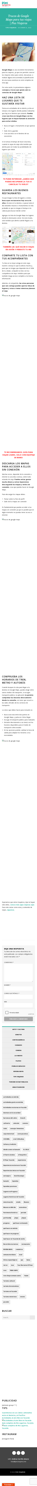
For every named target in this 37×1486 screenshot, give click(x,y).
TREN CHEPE (14, 1270)
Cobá (5, 1128)
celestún (16, 1123)
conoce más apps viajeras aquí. (22, 905)
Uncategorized (18, 1087)
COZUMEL (6, 1139)
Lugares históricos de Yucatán (13, 1197)
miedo (18, 1202)
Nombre (7, 985)
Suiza (28, 1260)
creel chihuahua (18, 1139)
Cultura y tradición (9, 1144)
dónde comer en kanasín (11, 1149)
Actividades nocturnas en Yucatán (15, 1107)
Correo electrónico (11, 993)
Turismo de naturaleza (18, 1082)
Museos (26, 1202)
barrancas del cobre (10, 1118)
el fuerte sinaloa (9, 1155)
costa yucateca (22, 1134)
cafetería (6, 1123)
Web (5, 1002)
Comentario (9, 962)
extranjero (7, 1176)
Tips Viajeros (18, 1077)
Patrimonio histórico (10, 1212)
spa (22, 1260)
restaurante (25, 1244)
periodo (23, 1212)
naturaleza (23, 1207)
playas (24, 1218)
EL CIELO (26, 1149)
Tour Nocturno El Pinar (25, 1265)
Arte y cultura (18, 1029)
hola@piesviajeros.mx (18, 1462)
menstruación (8, 1202)
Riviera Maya (18, 1071)
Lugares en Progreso (10, 1191)
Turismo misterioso (10, 1297)
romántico (19, 1249)
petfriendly (7, 1218)
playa (16, 1218)
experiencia (22, 1160)
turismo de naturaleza (11, 1286)
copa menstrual (8, 1134)
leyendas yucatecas (10, 1186)
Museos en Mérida (9, 1207)
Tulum (26, 1276)
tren (4, 1270)
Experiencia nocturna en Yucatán (14, 1165)
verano (22, 1297)
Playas (18, 1061)
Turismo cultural (9, 1281)
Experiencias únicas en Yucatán (14, 1170)
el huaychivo (22, 1155)
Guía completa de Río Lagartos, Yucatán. (18, 1423)
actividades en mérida (10, 1097)
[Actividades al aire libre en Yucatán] (16, 1420)
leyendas (15, 1181)
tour (12, 1265)
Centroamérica (18, 1040)
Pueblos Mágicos (18, 1066)
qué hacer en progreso (11, 1233)
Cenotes (18, 1035)
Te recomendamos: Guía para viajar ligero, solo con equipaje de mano (18, 455)
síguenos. (11, 910)
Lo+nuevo (18, 1056)
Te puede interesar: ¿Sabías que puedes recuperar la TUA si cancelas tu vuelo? (18, 181)
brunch (22, 1118)
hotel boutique (19, 1176)
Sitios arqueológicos (10, 1260)
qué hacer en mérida (10, 1228)
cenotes (25, 1123)
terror (5, 1265)
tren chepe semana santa (12, 1276)
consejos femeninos (17, 1128)
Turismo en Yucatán (10, 1291)
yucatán (6, 1302)
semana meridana (9, 1255)
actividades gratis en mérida (13, 1102)
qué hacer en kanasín (20, 1223)
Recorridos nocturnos (10, 1244)
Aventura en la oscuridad (11, 1113)
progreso (6, 1223)
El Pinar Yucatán (8, 1160)
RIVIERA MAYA (7, 1249)
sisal (20, 1255)
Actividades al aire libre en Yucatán (16, 1418)
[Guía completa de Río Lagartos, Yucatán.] (18, 1428)
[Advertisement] (18, 1343)
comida (18, 1050)
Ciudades (18, 1045)
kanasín (6, 1181)
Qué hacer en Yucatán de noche (14, 1239)
